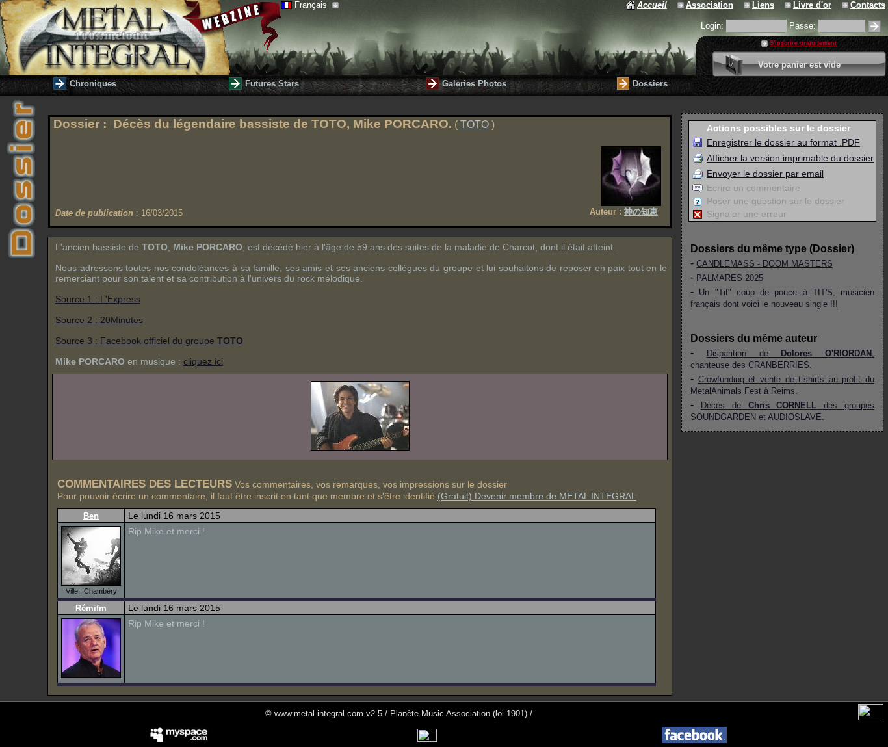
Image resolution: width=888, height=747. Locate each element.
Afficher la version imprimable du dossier (790, 158)
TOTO (474, 124)
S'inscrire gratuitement (803, 43)
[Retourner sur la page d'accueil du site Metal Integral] (140, 37)
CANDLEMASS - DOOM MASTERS (764, 264)
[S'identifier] (874, 26)
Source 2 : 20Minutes (99, 320)
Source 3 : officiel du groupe (149, 340)
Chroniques (93, 83)
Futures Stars (272, 83)
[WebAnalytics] (870, 717)
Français (312, 5)
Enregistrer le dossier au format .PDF (783, 142)
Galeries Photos (474, 83)
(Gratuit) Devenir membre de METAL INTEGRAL (536, 496)
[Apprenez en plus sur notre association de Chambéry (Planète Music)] (681, 5)
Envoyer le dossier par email (765, 173)
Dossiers (650, 83)
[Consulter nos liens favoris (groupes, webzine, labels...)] (748, 5)
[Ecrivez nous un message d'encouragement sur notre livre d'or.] (789, 5)
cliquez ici (203, 361)
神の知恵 (641, 211)
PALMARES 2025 (729, 278)
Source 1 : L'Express (97, 299)
